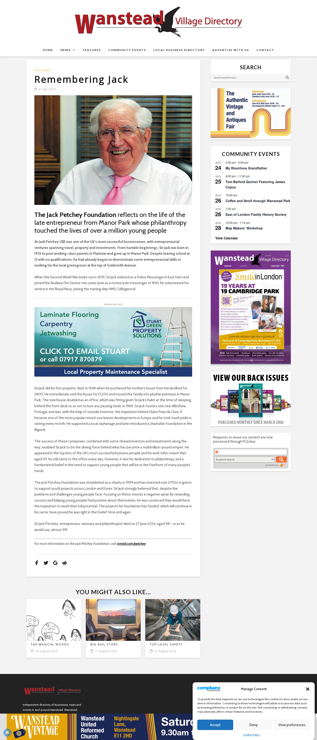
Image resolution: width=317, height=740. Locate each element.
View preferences (292, 725)
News (66, 50)
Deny (253, 725)
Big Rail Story (104, 644)
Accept (215, 725)
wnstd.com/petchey (131, 544)
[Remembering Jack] (113, 150)
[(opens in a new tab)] (251, 307)
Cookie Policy (251, 734)
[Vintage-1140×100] (158, 726)
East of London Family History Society (256, 214)
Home (48, 50)
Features (92, 50)
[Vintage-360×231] (251, 113)
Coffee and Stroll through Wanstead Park (258, 200)
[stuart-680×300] (113, 342)
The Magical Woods (50, 644)
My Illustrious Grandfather (246, 168)
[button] (307, 689)
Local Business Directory (179, 50)
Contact (265, 50)
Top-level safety (166, 644)
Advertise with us (230, 50)
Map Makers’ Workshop (244, 228)
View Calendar (226, 238)
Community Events (127, 50)
